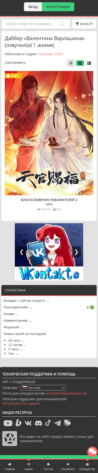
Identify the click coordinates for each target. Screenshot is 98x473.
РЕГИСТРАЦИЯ (58, 7)
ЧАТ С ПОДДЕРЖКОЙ (18, 382)
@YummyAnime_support (21, 403)
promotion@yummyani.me (66, 393)
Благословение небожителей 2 (49, 200)
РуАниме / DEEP (51, 54)
